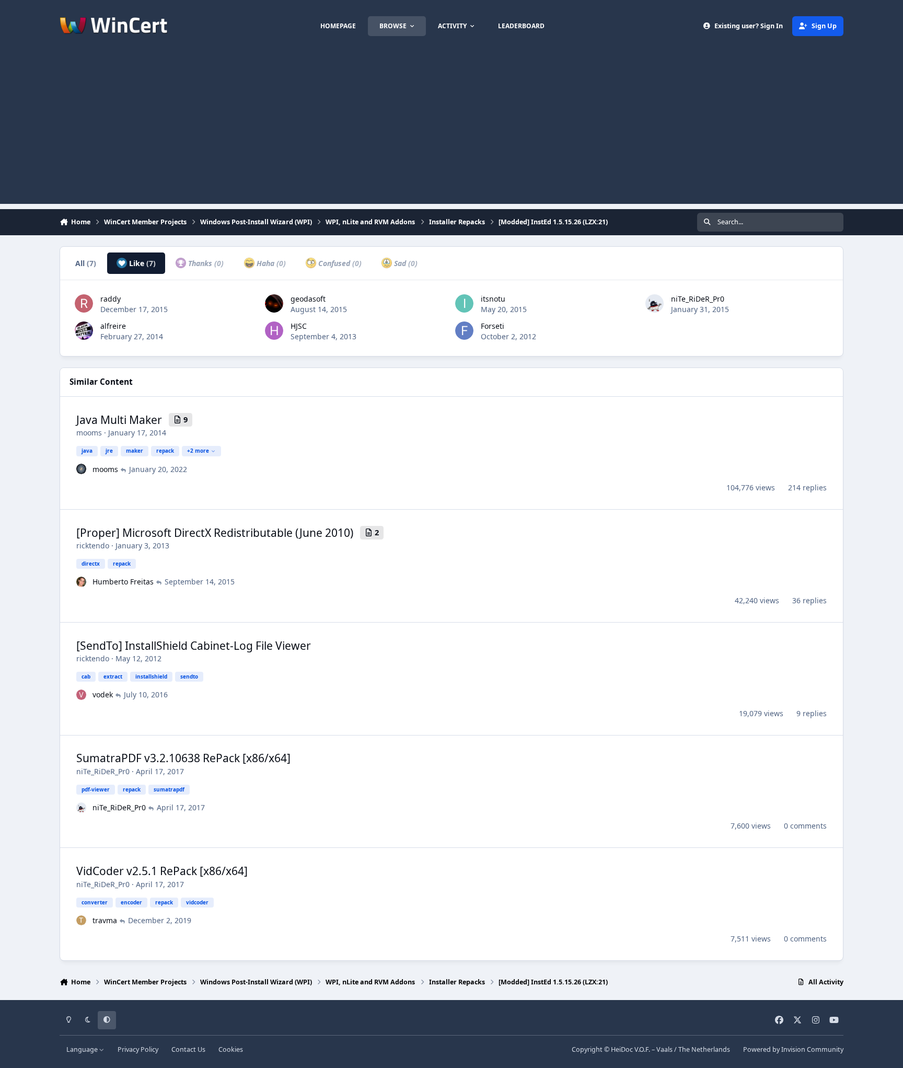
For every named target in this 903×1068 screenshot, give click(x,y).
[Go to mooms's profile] (81, 469)
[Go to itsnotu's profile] (464, 303)
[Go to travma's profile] (81, 920)
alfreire (113, 326)
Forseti (492, 326)
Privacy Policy (138, 1049)
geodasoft (308, 299)
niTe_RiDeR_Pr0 (697, 299)
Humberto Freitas (123, 582)
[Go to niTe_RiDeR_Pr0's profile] (654, 303)
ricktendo (92, 545)
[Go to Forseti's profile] (464, 330)
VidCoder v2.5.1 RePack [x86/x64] (162, 871)
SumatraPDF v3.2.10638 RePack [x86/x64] (183, 758)
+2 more (198, 450)
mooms (89, 433)
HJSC (299, 326)
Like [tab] (141, 263)
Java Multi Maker (119, 419)
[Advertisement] (451, 131)
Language (82, 1049)
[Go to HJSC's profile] (274, 330)
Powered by (793, 1049)
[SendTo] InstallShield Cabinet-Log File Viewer (193, 645)
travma (104, 920)
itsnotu (493, 299)
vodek (102, 694)
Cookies (230, 1049)
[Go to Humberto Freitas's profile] (81, 582)
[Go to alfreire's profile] (84, 330)
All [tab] (85, 263)
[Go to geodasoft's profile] (274, 303)
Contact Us (188, 1049)
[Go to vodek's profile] (81, 695)
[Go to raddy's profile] (84, 303)
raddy (110, 299)
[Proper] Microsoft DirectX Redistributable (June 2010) (214, 532)
